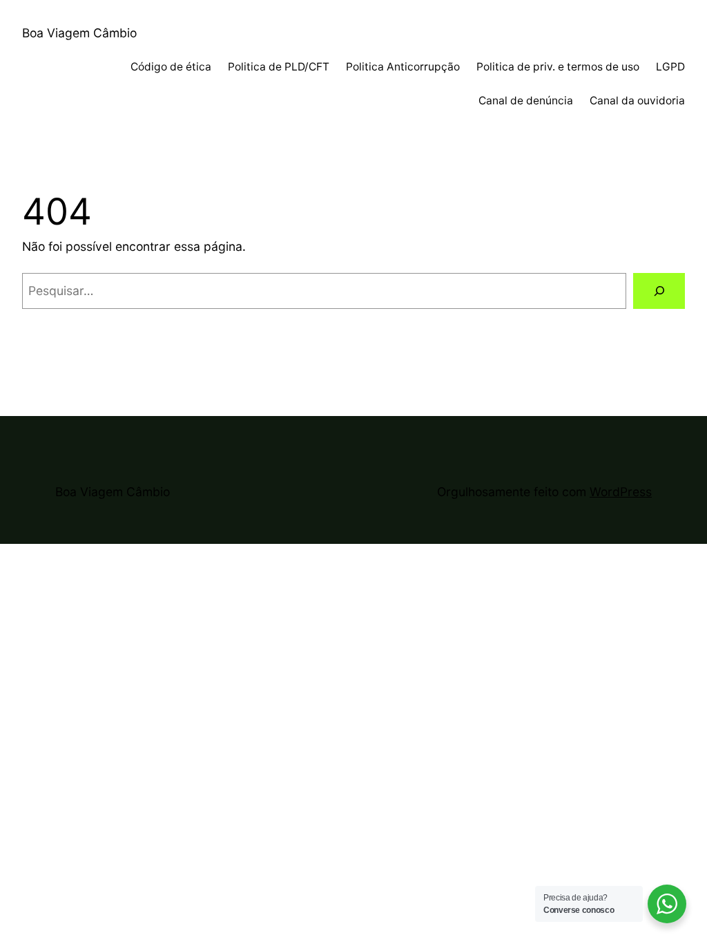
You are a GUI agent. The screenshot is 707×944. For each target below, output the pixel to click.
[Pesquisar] (659, 290)
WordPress (621, 491)
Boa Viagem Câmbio (79, 33)
